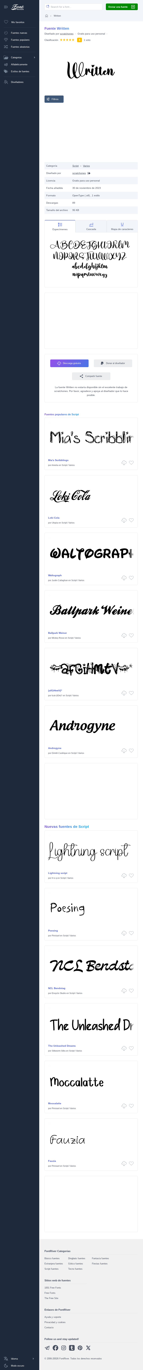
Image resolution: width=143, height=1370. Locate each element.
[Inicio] (46, 16)
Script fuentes (51, 1269)
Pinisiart (55, 935)
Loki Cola (53, 517)
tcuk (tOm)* (57, 695)
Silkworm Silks (59, 1051)
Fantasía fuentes (100, 1258)
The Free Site (51, 1298)
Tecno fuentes (75, 1269)
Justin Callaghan (60, 580)
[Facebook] (55, 1350)
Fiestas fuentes (100, 1263)
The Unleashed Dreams (62, 1045)
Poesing (53, 930)
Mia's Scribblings (58, 460)
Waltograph (55, 575)
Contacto (49, 1327)
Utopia (55, 523)
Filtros (55, 99)
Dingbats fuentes (76, 1258)
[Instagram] (63, 1350)
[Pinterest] (80, 1350)
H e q (54, 878)
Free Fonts (49, 1293)
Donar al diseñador (115, 363)
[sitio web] (88, 173)
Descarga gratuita (72, 363)
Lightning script (57, 873)
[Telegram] (47, 1350)
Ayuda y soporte (52, 1317)
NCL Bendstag (56, 988)
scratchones (66, 33)
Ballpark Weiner (57, 633)
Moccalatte (54, 1103)
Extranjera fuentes (53, 1263)
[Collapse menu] (5, 7)
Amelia (55, 465)
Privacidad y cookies (55, 1322)
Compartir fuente (93, 376)
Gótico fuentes (75, 1263)
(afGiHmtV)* (55, 690)
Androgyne (54, 748)
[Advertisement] (91, 132)
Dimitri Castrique (60, 753)
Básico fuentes (52, 1258)
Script (75, 165)
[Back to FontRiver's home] (16, 7)
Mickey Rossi (58, 638)
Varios (86, 165)
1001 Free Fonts (52, 1287)
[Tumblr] (72, 1350)
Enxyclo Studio (59, 993)
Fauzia (52, 1161)
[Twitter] (88, 1350)
